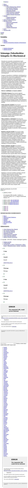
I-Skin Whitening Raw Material (13, 6)
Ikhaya (5, 4)
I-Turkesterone (18, 244)
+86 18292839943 (14, 201)
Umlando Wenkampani (11, 27)
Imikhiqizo (5, 5)
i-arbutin (18, 245)
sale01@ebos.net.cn (14, 202)
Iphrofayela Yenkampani (11, 22)
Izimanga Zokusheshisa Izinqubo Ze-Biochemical (14, 42)
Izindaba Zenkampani (11, 17)
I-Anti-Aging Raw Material (12, 13)
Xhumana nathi (6, 30)
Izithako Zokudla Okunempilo (13, 14)
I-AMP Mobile (6, 243)
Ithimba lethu (9, 26)
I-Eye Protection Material (12, 9)
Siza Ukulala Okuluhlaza (12, 8)
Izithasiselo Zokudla (10, 10)
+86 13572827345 (14, 200)
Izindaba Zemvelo (10, 18)
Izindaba (5, 15)
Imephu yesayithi (7, 242)
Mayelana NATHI (7, 21)
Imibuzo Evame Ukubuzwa (9, 19)
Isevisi (4, 28)
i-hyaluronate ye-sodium (8, 244)
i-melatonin (23, 245)
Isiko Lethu (8, 25)
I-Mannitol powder (11, 245)
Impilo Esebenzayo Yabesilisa (13, 12)
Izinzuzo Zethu (9, 23)
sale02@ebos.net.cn (14, 204)
